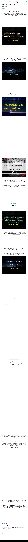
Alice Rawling (3, 8)
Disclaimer (3, 537)
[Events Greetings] (14, 2)
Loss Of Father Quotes (14, 203)
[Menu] (1, 1)
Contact (3, 533)
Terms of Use (3, 536)
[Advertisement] (14, 21)
